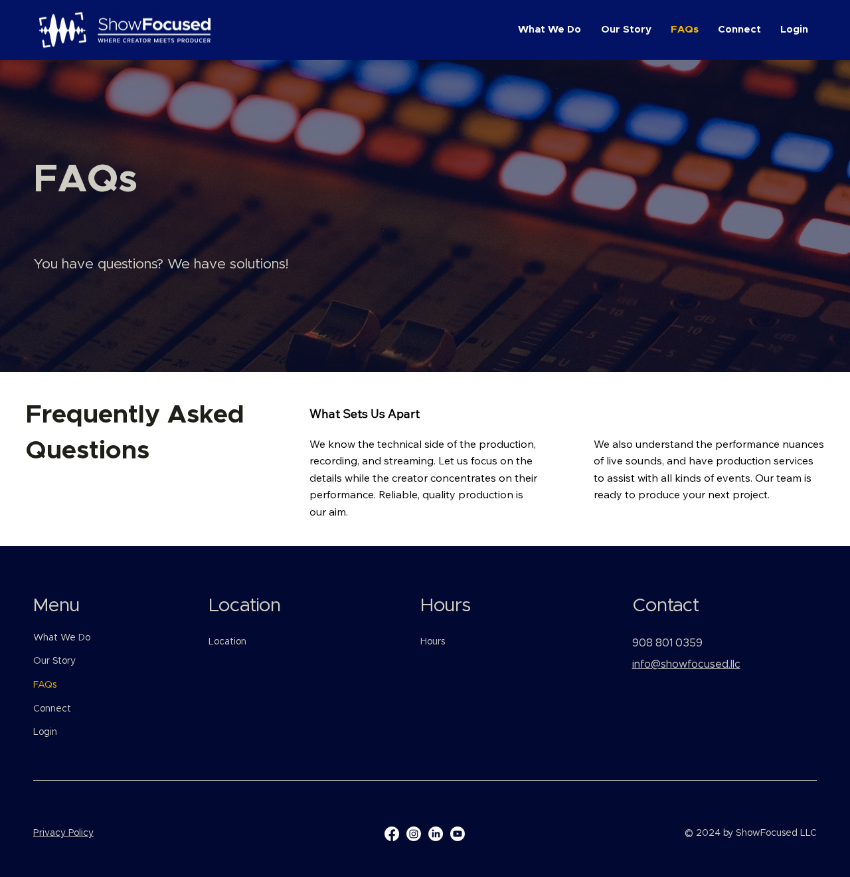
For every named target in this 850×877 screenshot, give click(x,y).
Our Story (54, 661)
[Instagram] (413, 834)
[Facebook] (391, 834)
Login (45, 732)
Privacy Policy (63, 833)
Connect (52, 709)
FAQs (44, 685)
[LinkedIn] (435, 834)
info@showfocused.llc (686, 664)
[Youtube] (457, 834)
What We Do (61, 637)
